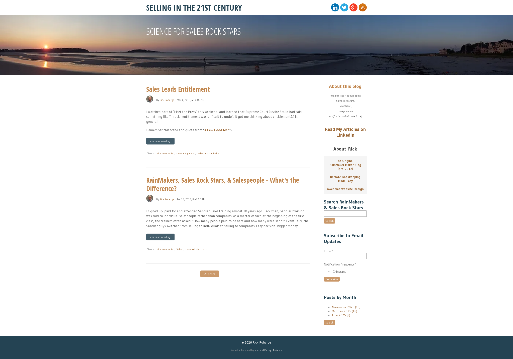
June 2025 (341, 315)
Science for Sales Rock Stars (193, 31)
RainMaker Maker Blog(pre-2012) (345, 167)
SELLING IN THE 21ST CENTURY (194, 7)
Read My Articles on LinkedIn (345, 132)
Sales (179, 249)
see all (329, 322)
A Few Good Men (216, 130)
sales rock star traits (208, 153)
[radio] (349, 272)
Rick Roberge (167, 100)
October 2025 (344, 311)
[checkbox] (345, 272)
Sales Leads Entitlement (178, 89)
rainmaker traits (164, 153)
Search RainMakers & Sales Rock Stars (344, 205)
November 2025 (346, 307)
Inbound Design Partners (268, 350)
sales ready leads (185, 153)
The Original (345, 161)
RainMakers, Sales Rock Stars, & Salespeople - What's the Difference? (222, 184)
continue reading (160, 141)
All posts (209, 274)
